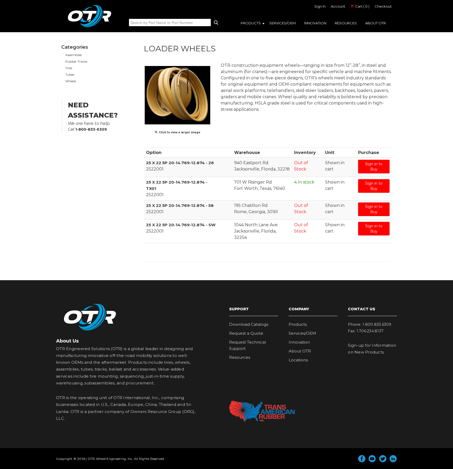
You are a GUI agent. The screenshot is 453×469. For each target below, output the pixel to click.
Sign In (320, 6)
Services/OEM (282, 23)
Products (251, 23)
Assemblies (73, 55)
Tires (68, 68)
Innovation (315, 23)
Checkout (383, 6)
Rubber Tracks (76, 61)
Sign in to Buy (373, 167)
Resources (346, 23)
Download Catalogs (248, 324)
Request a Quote (246, 333)
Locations (298, 359)
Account (338, 6)
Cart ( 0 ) (361, 6)
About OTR (375, 23)
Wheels (70, 81)
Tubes (69, 74)
